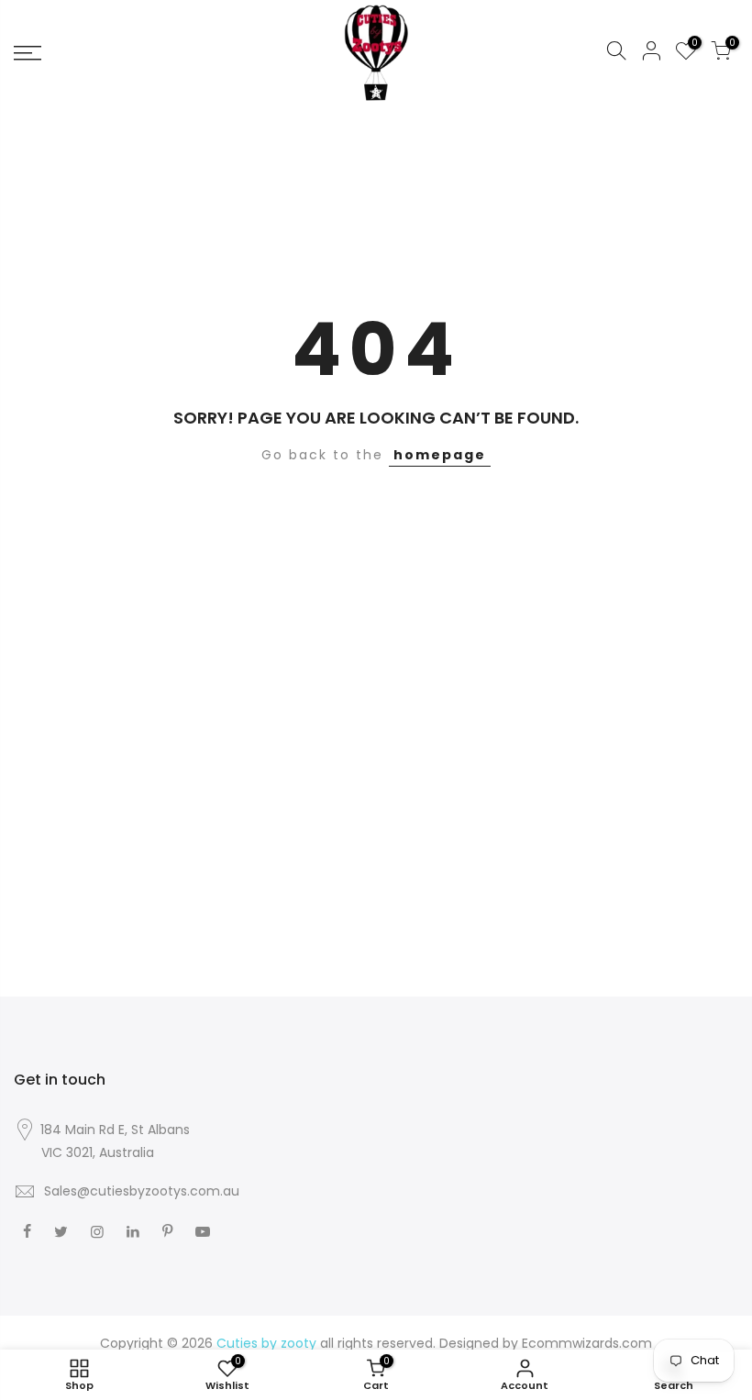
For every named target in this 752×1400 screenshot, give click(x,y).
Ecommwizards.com (587, 1343)
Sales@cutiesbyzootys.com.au (141, 1191)
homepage (439, 455)
